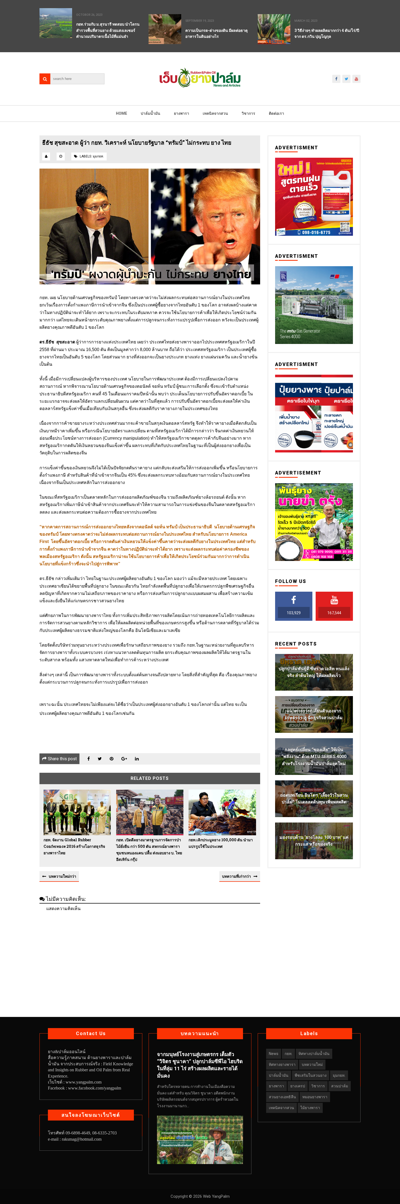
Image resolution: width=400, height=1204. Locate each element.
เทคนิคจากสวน (215, 113)
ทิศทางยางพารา (282, 1064)
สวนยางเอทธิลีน (282, 1097)
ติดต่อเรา (276, 113)
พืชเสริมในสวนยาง (311, 1075)
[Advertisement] (150, 954)
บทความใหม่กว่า (62, 876)
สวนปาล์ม (339, 1086)
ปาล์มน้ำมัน (150, 113)
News (273, 1053)
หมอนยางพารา (314, 1097)
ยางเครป (297, 1086)
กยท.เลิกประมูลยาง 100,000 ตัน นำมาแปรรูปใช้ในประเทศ (221, 843)
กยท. (288, 1053)
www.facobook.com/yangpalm (94, 1088)
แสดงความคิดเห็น (63, 908)
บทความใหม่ (312, 1064)
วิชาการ (248, 113)
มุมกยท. (98, 156)
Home (121, 113)
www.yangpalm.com (83, 1082)
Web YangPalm (216, 1196)
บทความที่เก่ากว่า (236, 876)
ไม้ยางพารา (310, 1108)
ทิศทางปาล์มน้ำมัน (314, 1053)
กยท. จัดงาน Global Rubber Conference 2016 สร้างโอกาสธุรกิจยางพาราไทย (74, 846)
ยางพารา (181, 113)
